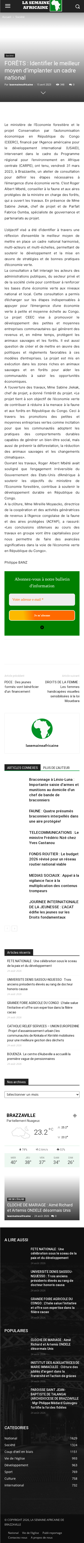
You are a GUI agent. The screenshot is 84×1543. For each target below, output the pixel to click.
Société (20, 17)
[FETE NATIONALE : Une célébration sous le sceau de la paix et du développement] (15, 1255)
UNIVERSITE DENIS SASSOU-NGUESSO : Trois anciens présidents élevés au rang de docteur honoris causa (40, 984)
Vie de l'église (16, 1199)
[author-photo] (42, 739)
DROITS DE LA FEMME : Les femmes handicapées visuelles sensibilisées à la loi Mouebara (62, 691)
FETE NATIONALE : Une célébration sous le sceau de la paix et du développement (42, 963)
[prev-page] (7, 928)
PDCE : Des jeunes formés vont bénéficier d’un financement (21, 687)
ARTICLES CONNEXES (22, 768)
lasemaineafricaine (21, 84)
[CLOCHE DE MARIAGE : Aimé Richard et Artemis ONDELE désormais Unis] (15, 1346)
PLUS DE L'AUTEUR (56, 768)
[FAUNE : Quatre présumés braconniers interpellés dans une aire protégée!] (15, 816)
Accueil (6, 17)
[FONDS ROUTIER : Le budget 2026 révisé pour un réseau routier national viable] (15, 859)
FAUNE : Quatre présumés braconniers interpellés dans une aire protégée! (53, 816)
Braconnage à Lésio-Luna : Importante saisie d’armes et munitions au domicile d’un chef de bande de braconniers (54, 789)
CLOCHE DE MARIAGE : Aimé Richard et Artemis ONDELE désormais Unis (51, 1344)
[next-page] (14, 928)
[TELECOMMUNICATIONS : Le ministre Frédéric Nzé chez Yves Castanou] (15, 837)
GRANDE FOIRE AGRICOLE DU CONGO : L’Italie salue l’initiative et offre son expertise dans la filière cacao (42, 1007)
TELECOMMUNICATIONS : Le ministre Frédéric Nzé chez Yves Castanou (54, 837)
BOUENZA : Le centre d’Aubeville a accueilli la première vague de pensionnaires (39, 1056)
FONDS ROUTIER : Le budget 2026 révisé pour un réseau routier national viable (54, 859)
